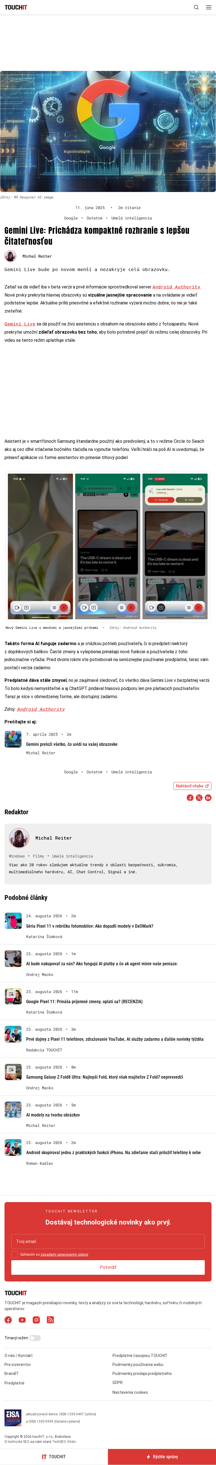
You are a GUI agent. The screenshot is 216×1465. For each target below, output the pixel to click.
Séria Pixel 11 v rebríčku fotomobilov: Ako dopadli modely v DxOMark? (89, 926)
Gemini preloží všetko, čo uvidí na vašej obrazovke (72, 744)
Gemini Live (19, 324)
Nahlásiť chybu (189, 786)
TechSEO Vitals (64, 1442)
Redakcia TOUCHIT (44, 1050)
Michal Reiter (37, 256)
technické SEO (19, 1442)
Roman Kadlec (39, 1163)
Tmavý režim (16, 1338)
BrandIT (11, 1373)
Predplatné (14, 1383)
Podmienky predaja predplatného (142, 1373)
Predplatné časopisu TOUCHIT (140, 1355)
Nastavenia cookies (130, 1392)
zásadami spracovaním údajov (64, 1255)
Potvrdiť (108, 1267)
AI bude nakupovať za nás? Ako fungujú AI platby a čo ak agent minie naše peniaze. (102, 963)
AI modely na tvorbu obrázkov (53, 1115)
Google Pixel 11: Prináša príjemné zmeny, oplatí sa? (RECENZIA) (84, 1001)
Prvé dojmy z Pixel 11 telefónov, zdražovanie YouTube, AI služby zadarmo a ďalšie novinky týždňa (115, 1039)
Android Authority (176, 287)
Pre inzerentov (17, 1364)
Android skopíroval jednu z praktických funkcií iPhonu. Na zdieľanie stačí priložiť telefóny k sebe (113, 1152)
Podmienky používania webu (137, 1364)
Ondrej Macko (39, 974)
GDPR (117, 1382)
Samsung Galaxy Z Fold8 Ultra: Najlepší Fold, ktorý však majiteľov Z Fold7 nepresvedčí (104, 1077)
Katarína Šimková (44, 937)
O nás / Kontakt (18, 1355)
